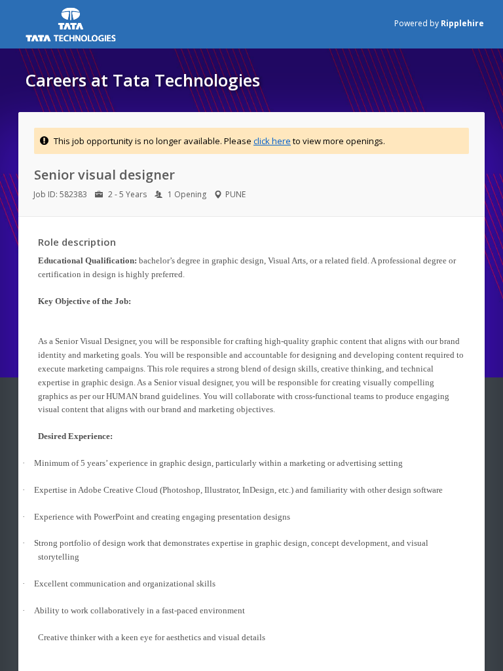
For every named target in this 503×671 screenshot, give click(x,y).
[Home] (110, 24)
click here (272, 141)
